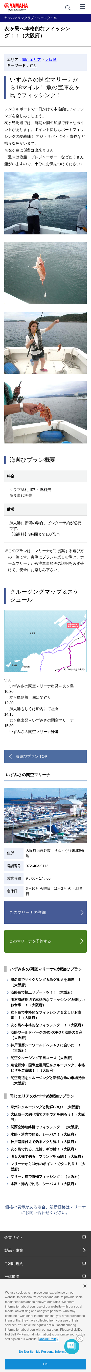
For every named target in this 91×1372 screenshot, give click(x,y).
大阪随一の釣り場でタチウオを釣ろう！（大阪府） (48, 1117)
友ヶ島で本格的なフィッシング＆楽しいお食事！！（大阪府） (46, 1015)
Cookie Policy (48, 1339)
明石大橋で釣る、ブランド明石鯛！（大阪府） (48, 1156)
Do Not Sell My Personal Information (45, 1351)
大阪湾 (51, 59)
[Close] (84, 1286)
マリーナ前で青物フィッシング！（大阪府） (46, 1176)
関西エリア (31, 59)
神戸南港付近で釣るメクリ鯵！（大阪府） (44, 1142)
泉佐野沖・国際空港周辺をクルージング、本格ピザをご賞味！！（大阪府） (48, 1067)
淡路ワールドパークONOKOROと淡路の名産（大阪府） (46, 1035)
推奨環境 (11, 1276)
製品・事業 (13, 1250)
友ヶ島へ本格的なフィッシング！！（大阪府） (48, 1025)
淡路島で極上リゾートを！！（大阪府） (42, 992)
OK (45, 1364)
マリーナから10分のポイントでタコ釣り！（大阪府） (48, 1166)
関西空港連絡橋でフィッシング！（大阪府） (46, 1127)
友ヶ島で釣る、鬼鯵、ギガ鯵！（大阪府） (44, 1149)
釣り (33, 65)
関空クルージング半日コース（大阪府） (42, 1058)
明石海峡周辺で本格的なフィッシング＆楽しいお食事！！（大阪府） (48, 1002)
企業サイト (13, 1237)
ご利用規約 (13, 1263)
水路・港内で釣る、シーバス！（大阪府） (44, 1134)
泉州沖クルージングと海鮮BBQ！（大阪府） (46, 1107)
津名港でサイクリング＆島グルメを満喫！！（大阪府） (46, 982)
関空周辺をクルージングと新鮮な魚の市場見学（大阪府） (48, 1080)
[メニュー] (82, 6)
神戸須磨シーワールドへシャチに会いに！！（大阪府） (46, 1047)
